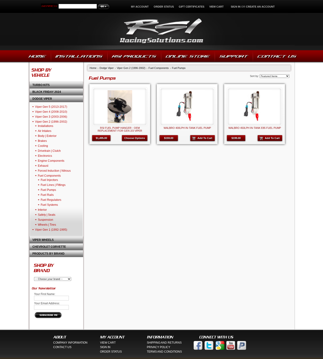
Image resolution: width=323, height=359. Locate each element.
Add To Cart (204, 138)
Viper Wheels (43, 240)
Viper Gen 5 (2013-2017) (51, 106)
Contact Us (62, 347)
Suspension (45, 219)
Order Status (164, 6)
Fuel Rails (47, 195)
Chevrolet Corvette (49, 246)
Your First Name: (44, 294)
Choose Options (134, 138)
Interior (42, 209)
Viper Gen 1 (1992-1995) (51, 229)
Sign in (235, 6)
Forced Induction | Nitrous (54, 170)
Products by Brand (48, 253)
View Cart (216, 6)
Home (93, 68)
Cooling (43, 146)
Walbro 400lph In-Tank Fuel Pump (187, 127)
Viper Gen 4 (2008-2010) (51, 111)
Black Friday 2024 (46, 92)
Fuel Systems (49, 204)
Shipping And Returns (164, 342)
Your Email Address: (47, 303)
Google (219, 345)
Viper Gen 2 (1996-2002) (51, 121)
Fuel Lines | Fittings (53, 185)
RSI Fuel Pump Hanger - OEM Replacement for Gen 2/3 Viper (120, 129)
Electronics (45, 155)
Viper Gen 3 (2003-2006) (51, 116)
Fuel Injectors (49, 180)
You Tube (230, 345)
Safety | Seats (46, 214)
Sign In (105, 347)
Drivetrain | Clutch (49, 151)
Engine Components (51, 160)
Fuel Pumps (48, 190)
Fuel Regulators (51, 200)
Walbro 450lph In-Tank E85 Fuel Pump (254, 127)
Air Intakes (44, 131)
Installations (45, 126)
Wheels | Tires (47, 224)
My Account (140, 6)
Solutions (161, 31)
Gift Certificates (191, 6)
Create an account (260, 6)
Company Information (70, 342)
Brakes (42, 141)
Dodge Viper (42, 98)
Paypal (241, 345)
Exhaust (43, 165)
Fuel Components (49, 175)
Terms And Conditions (164, 351)
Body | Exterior (47, 136)
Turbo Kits (41, 85)
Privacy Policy (158, 347)
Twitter (209, 345)
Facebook (198, 345)
